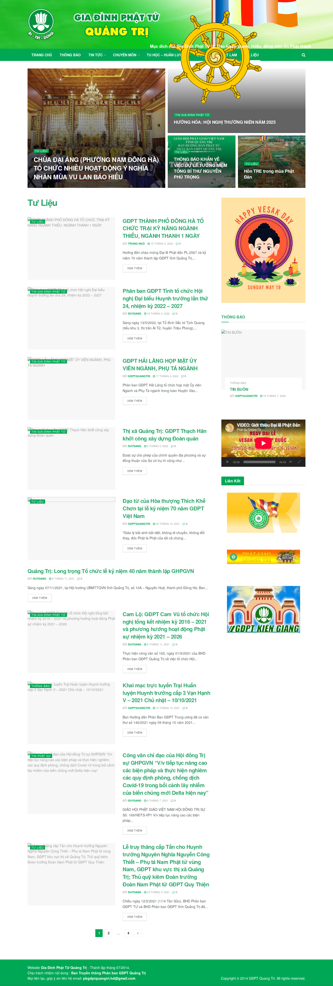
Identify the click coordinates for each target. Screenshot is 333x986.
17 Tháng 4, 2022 (166, 376)
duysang (134, 313)
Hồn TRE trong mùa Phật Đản (269, 174)
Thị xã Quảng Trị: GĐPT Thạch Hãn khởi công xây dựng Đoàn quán (164, 434)
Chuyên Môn (124, 54)
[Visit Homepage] (94, 24)
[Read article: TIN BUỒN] (263, 360)
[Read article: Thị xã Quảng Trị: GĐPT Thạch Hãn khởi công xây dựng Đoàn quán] (71, 458)
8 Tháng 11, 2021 (63, 578)
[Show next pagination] (137, 933)
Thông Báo (70, 54)
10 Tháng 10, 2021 (167, 708)
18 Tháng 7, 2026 (274, 396)
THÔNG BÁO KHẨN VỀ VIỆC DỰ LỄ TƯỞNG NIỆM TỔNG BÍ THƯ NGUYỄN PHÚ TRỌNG (200, 168)
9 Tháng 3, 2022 (157, 446)
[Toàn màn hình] (299, 461)
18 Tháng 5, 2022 (158, 313)
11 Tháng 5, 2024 (258, 186)
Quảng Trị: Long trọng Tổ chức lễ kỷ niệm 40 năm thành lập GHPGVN (111, 571)
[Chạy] (227, 461)
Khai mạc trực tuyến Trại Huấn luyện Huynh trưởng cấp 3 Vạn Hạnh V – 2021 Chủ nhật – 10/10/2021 (166, 692)
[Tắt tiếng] (290, 461)
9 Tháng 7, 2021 (157, 800)
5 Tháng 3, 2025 (187, 132)
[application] (263, 443)
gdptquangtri (139, 376)
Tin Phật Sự (41, 756)
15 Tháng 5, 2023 (161, 243)
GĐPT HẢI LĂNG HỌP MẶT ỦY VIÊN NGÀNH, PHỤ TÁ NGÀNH (160, 364)
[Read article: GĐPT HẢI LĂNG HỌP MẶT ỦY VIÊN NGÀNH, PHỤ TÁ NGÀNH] (71, 388)
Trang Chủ (41, 54)
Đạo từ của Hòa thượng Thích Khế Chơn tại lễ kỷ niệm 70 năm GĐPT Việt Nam (164, 508)
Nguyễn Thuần (50, 186)
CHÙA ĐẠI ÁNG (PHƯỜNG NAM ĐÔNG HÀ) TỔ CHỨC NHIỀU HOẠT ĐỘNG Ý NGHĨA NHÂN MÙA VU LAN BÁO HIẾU (96, 168)
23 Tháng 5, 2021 (158, 892)
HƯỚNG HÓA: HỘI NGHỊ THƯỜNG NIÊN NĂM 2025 (225, 122)
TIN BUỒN (239, 389)
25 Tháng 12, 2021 (167, 524)
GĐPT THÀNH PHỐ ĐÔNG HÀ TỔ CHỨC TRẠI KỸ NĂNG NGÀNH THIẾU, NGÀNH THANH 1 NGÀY (163, 228)
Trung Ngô (136, 243)
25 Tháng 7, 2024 (187, 186)
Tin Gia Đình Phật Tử (192, 115)
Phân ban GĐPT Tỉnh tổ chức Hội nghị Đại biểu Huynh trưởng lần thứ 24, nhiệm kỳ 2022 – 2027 (165, 298)
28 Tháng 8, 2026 (77, 186)
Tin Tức (95, 54)
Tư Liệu (41, 151)
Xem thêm (137, 268)
